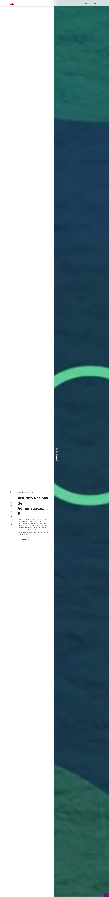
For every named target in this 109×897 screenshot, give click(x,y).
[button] (57, 449)
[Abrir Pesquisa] (86, 3)
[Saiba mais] (81, 448)
